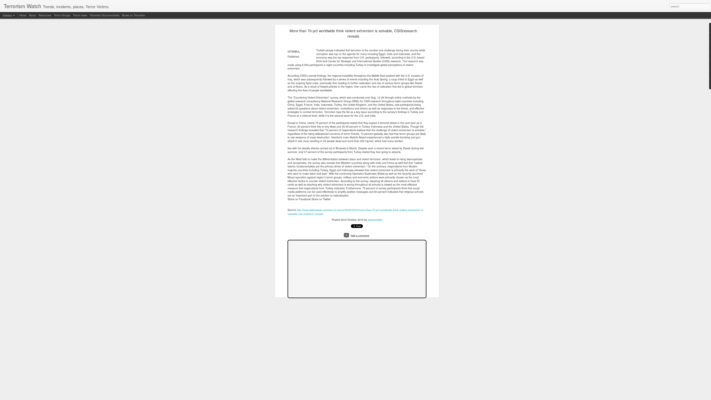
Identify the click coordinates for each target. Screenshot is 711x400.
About (32, 15)
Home (22, 15)
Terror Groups (62, 15)
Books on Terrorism (133, 15)
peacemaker (375, 219)
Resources (45, 15)
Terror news (80, 15)
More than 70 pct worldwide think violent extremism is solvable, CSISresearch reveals (353, 33)
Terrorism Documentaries (104, 15)
